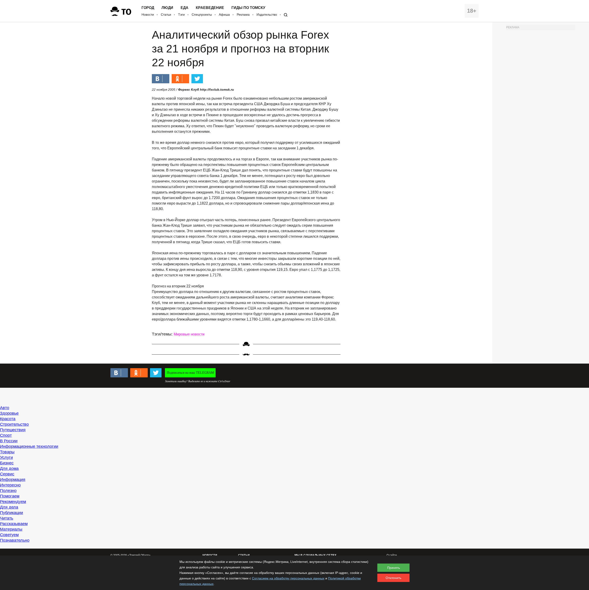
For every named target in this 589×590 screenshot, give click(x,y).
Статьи (166, 14)
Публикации (11, 512)
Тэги (181, 14)
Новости (147, 14)
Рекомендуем (13, 501)
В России (8, 441)
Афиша (224, 14)
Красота (7, 418)
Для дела (9, 507)
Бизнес (7, 463)
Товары (7, 452)
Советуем (9, 534)
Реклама (243, 14)
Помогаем (9, 496)
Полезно (8, 490)
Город (147, 8)
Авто (4, 407)
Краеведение (210, 8)
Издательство (267, 14)
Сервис (7, 474)
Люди (167, 8)
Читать (6, 518)
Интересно (10, 485)
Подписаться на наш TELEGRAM (190, 372)
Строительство (14, 424)
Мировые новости (189, 334)
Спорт (6, 435)
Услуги (6, 457)
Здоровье (9, 413)
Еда (184, 8)
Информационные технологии (29, 446)
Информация (12, 479)
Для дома (9, 468)
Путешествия (13, 430)
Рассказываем (14, 523)
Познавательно (14, 540)
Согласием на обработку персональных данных (288, 578)
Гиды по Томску (248, 8)
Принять (393, 568)
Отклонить (393, 578)
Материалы (11, 529)
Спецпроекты (202, 14)
